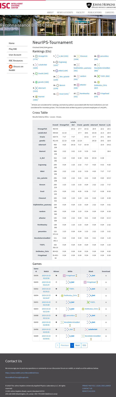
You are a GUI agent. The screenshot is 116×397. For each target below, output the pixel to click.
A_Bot (92, 275)
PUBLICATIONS (95, 12)
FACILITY (80, 12)
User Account (15, 54)
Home (11, 43)
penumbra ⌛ (71, 315)
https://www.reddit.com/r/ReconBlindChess (22, 373)
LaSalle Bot (92, 329)
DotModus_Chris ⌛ (72, 295)
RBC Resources (16, 60)
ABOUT (50, 12)
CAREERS (109, 12)
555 (84, 345)
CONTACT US (87, 388)
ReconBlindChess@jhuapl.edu (16, 377)
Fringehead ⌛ (71, 275)
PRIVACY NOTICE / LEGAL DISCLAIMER (96, 385)
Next (77, 345)
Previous (65, 345)
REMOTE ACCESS (88, 391)
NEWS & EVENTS (65, 12)
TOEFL (71, 289)
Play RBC (13, 49)
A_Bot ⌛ (71, 329)
